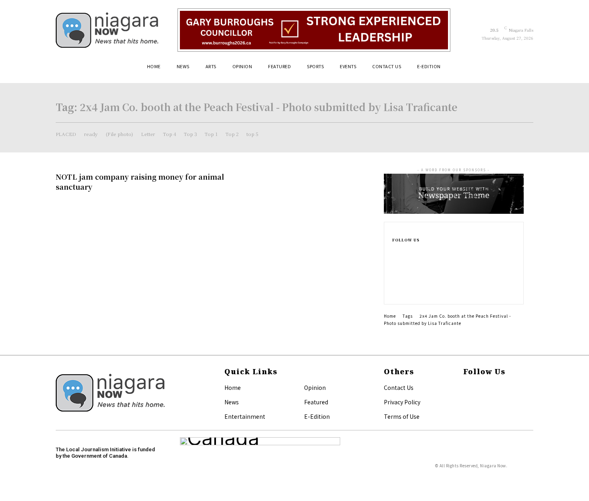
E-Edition (317, 416)
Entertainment (244, 416)
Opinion (315, 387)
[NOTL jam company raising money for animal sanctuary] (318, 199)
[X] (394, 289)
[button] (523, 69)
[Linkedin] (394, 276)
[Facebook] (394, 251)
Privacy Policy (402, 402)
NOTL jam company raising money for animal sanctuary (140, 181)
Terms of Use (402, 416)
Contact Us (399, 387)
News (231, 402)
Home (390, 316)
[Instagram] (394, 264)
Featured (316, 402)
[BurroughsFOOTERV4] (314, 30)
